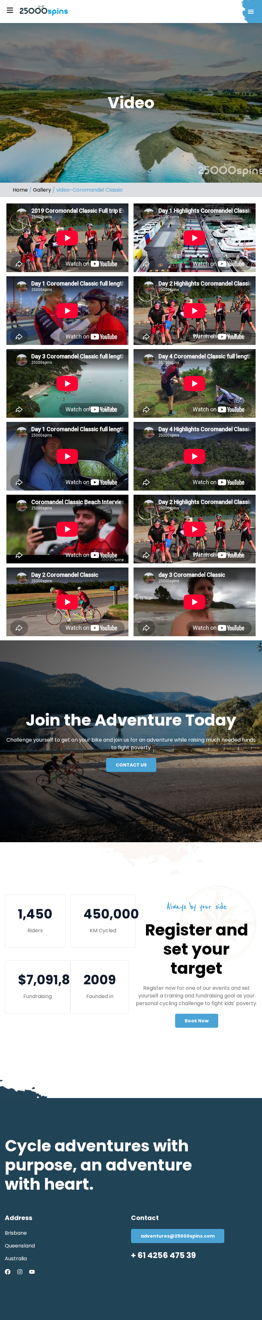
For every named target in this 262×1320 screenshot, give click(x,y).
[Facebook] (8, 1272)
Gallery (42, 190)
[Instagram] (20, 1272)
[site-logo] (44, 10)
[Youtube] (32, 1272)
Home (20, 190)
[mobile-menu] (9, 10)
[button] (251, 11)
